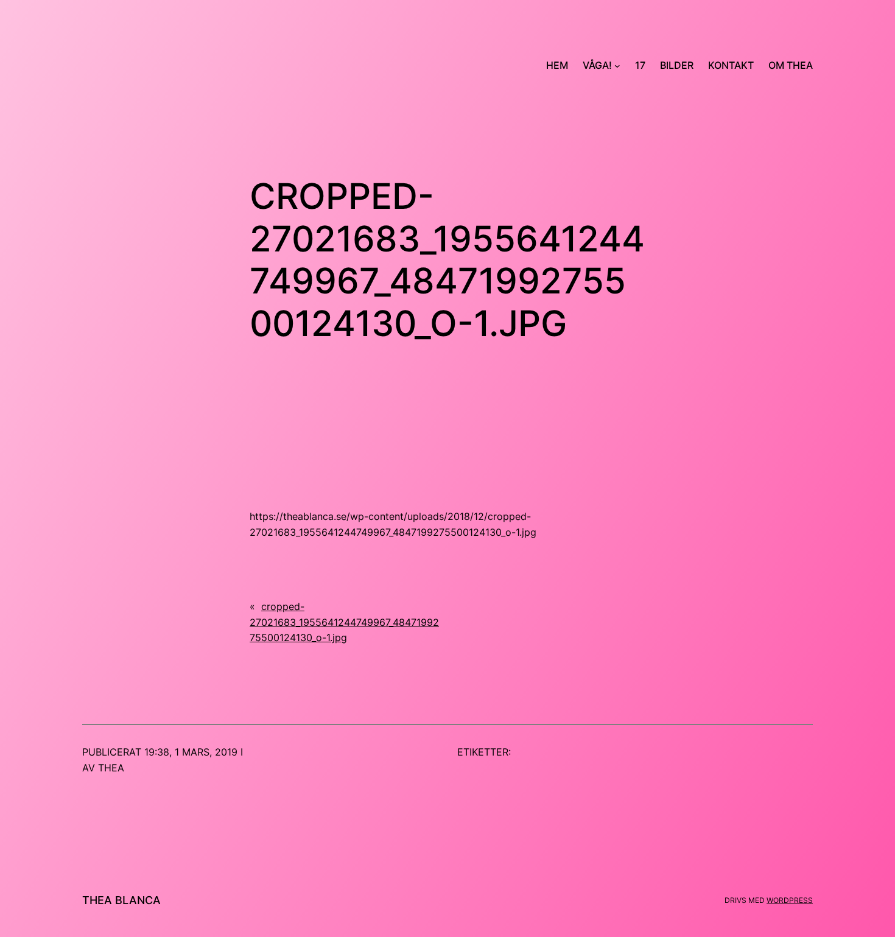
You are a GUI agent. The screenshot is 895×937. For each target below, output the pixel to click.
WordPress (790, 900)
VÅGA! (597, 65)
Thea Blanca (121, 900)
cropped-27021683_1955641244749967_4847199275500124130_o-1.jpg (344, 622)
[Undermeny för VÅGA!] (617, 66)
